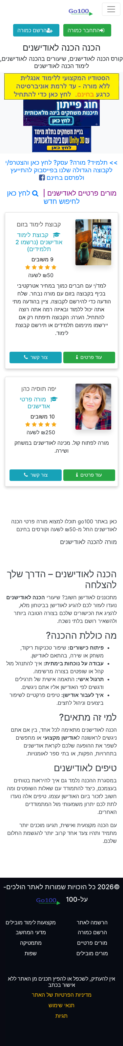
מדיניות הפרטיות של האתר (62, 994)
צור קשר (39, 357)
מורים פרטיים (92, 942)
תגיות (61, 1015)
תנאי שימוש (61, 1005)
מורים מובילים (92, 953)
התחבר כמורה (84, 30)
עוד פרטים (91, 357)
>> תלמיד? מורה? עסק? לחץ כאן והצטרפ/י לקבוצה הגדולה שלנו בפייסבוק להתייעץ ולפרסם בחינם (61, 169)
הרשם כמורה (32, 30)
